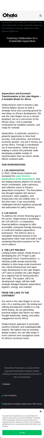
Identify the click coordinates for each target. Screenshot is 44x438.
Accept (22, 433)
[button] (40, 411)
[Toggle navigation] (35, 15)
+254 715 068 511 (10, 395)
